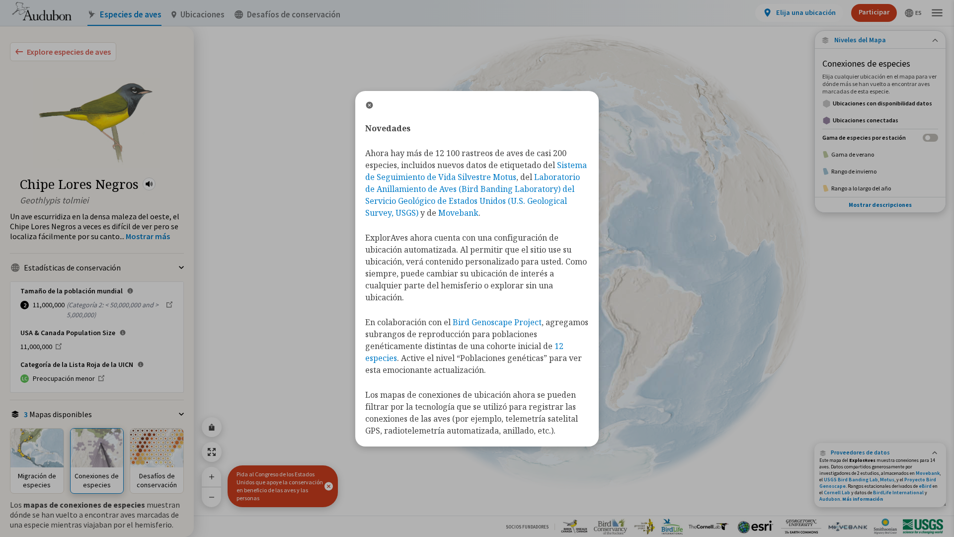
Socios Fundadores (527, 527)
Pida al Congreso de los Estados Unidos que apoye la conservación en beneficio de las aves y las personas (280, 486)
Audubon (829, 499)
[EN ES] (913, 12)
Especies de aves (130, 14)
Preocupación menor (64, 378)
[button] (149, 184)
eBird (925, 486)
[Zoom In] (212, 477)
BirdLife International (898, 492)
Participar (874, 11)
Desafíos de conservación (293, 14)
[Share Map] (212, 427)
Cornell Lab (837, 492)
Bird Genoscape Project (497, 322)
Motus (887, 479)
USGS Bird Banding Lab (851, 479)
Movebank (928, 473)
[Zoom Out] (212, 497)
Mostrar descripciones (880, 204)
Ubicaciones (202, 14)
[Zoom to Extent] (212, 452)
